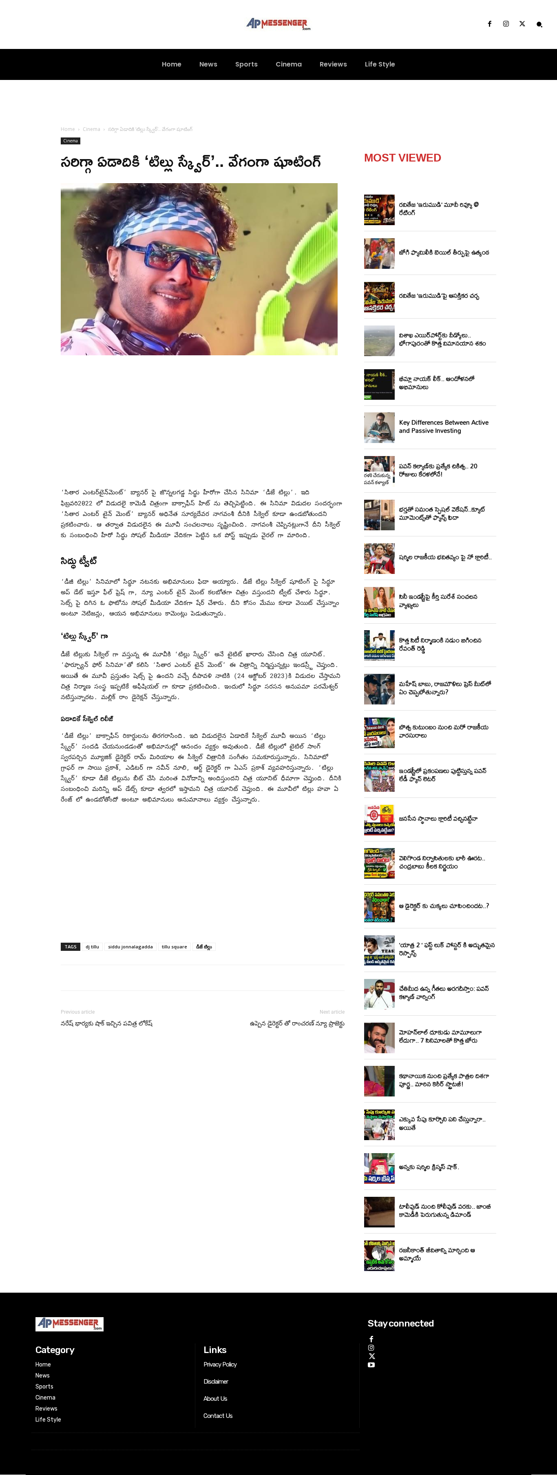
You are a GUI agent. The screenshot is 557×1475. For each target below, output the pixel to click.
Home (68, 129)
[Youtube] (371, 1363)
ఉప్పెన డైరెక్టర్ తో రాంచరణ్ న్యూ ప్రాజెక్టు (297, 1023)
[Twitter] (522, 24)
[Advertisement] (202, 423)
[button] (539, 24)
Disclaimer (215, 1381)
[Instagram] (506, 24)
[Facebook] (489, 24)
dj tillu (92, 946)
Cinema (91, 129)
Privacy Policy (220, 1364)
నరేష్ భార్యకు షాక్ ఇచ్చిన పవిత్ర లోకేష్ (107, 1023)
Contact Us (217, 1416)
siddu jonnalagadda (130, 946)
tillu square (174, 946)
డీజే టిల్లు (204, 946)
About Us (215, 1398)
